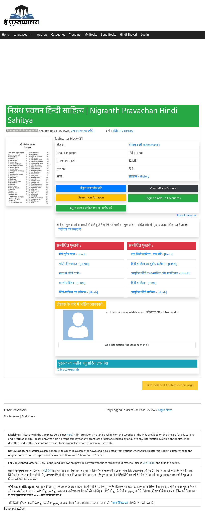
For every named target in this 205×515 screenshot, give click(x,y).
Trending (74, 34)
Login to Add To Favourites (163, 198)
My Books (90, 34)
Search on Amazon (91, 197)
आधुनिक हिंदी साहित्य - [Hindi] (149, 292)
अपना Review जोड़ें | (82, 131)
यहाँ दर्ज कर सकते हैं (69, 229)
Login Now (165, 410)
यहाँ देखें (47, 471)
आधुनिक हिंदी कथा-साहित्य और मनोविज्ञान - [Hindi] (160, 273)
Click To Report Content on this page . (170, 385)
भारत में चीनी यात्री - (69, 273)
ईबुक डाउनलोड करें (91, 188)
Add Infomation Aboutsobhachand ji (127, 345)
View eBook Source (163, 188)
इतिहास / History (123, 131)
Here (69, 435)
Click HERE (149, 463)
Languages (20, 34)
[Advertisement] (102, 69)
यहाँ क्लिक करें (120, 503)
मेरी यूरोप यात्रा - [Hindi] (72, 254)
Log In (145, 34)
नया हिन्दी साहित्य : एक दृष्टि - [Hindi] (152, 254)
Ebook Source (186, 215)
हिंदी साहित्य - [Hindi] (144, 283)
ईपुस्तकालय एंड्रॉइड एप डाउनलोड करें (91, 208)
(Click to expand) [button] (68, 370)
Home (6, 34)
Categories (58, 34)
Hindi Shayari (128, 34)
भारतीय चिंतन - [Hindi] (72, 283)
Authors (42, 34)
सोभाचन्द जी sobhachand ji (144, 145)
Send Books (108, 34)
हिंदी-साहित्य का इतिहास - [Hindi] (78, 292)
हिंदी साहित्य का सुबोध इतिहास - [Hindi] (154, 264)
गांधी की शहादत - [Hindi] (74, 264)
